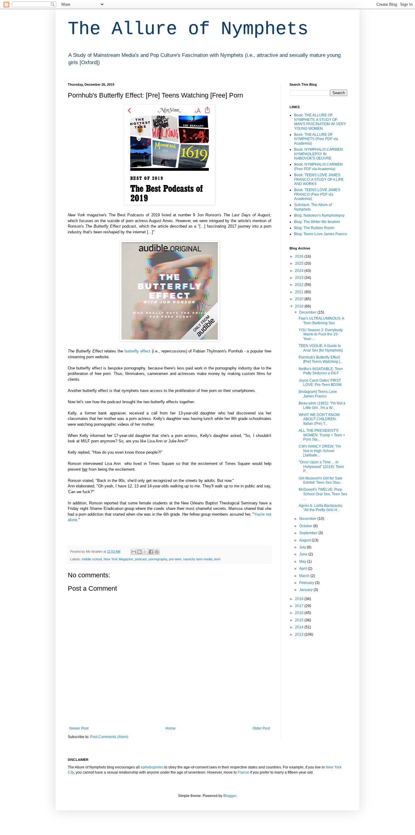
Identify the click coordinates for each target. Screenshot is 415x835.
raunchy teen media (197, 559)
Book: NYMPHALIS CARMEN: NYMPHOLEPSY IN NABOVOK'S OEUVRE (319, 153)
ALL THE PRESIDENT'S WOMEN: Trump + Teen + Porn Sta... (322, 435)
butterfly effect (137, 351)
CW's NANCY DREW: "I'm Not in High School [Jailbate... (320, 450)
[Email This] (134, 552)
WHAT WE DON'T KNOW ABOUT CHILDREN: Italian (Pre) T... (319, 419)
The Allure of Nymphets (188, 29)
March (304, 576)
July (303, 547)
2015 (299, 620)
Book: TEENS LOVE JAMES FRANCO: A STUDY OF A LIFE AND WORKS (319, 179)
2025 (299, 263)
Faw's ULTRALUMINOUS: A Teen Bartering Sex (321, 320)
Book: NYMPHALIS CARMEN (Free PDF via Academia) (318, 166)
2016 (299, 613)
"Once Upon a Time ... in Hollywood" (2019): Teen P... (321, 466)
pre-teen (175, 559)
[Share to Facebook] (151, 552)
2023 (299, 278)
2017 (299, 606)
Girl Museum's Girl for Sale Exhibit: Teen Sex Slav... (320, 480)
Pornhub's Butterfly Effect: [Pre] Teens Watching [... (321, 359)
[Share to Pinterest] (157, 552)
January (306, 590)
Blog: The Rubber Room (314, 228)
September (308, 533)
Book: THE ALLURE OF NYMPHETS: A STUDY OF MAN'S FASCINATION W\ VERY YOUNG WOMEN (320, 121)
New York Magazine (118, 559)
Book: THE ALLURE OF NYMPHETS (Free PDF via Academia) (316, 139)
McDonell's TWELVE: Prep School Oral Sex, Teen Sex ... (323, 493)
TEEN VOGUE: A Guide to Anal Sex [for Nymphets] (321, 348)
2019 (299, 306)
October (306, 526)
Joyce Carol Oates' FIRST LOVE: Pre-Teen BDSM (320, 382)
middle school (92, 559)
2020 (299, 299)
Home (171, 728)
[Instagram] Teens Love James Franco (318, 394)
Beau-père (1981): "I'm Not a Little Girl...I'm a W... (322, 405)
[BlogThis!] (139, 552)
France (243, 772)
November (308, 519)
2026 (299, 256)
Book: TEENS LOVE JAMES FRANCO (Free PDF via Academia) (317, 194)
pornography (158, 559)
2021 (299, 292)
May (303, 561)
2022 (299, 285)
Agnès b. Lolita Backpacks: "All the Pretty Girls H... (321, 507)
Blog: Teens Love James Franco (320, 234)
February (307, 583)
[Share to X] (145, 552)
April (303, 568)
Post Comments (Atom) (109, 737)
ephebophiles (152, 767)
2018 (299, 599)
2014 (299, 627)
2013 (299, 634)
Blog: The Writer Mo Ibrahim (317, 222)
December (308, 312)
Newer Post (78, 728)
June (303, 554)
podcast (141, 559)
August (305, 540)
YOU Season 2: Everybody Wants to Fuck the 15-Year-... (321, 334)
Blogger (229, 796)
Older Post (261, 728)
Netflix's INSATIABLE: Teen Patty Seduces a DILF (321, 371)
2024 (299, 271)
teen (217, 559)
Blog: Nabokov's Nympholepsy (319, 215)
